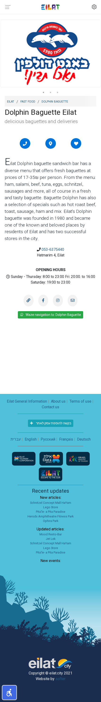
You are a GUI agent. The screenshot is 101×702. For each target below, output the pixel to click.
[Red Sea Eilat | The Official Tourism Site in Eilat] (50, 7)
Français (66, 439)
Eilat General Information (27, 401)
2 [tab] (50, 92)
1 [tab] (43, 92)
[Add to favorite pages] (76, 143)
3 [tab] (57, 92)
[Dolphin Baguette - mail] (72, 300)
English (31, 439)
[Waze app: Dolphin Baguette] (50, 143)
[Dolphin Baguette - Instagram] (57, 300)
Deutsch (84, 439)
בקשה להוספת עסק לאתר (53, 423)
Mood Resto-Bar (50, 534)
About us (58, 401)
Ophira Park (50, 521)
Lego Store (50, 507)
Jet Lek (50, 539)
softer (60, 679)
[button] (9, 692)
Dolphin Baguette (55, 101)
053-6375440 (53, 249)
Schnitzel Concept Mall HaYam (50, 502)
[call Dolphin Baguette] (25, 143)
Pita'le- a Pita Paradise (50, 511)
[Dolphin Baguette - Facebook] (43, 300)
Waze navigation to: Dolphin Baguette (53, 315)
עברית (16, 439)
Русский (48, 439)
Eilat (10, 101)
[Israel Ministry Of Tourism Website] (78, 458)
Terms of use (80, 401)
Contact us (50, 407)
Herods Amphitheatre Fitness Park (50, 516)
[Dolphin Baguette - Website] (28, 300)
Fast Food (27, 101)
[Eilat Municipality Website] (51, 458)
